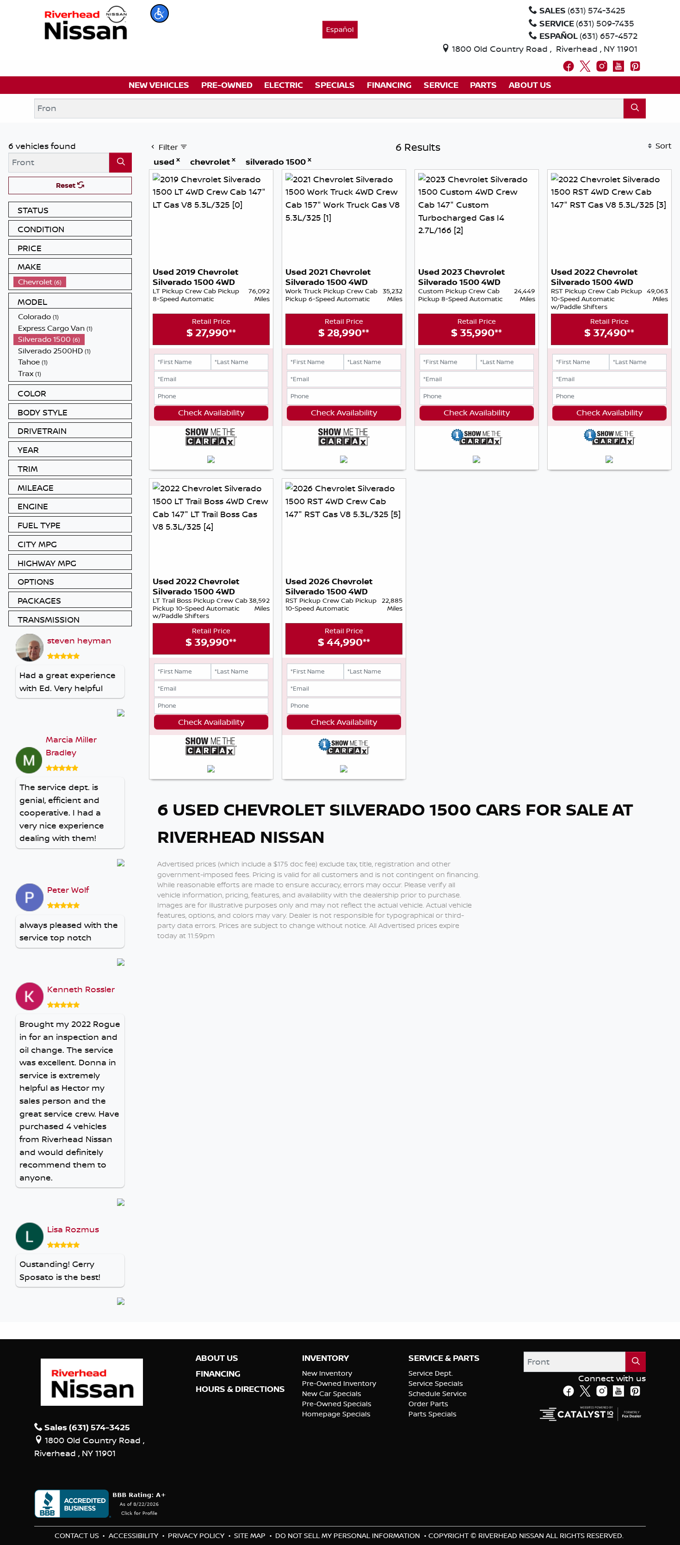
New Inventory (327, 1373)
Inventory (325, 1358)
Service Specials (435, 1383)
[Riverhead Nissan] (86, 22)
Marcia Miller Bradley (71, 745)
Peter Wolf (68, 890)
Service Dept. (430, 1373)
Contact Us (78, 1535)
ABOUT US (217, 1358)
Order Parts (428, 1404)
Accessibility (134, 1535)
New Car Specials (331, 1393)
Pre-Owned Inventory (339, 1383)
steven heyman (79, 640)
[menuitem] (72, 282)
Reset (66, 185)
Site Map (250, 1535)
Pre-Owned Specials (336, 1404)
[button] (159, 13)
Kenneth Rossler (81, 989)
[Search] (635, 108)
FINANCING (218, 1373)
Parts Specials (432, 1414)
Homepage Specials (336, 1414)
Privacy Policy (197, 1535)
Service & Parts (444, 1358)
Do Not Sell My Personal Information (348, 1535)
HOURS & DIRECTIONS (240, 1389)
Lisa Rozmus (73, 1229)
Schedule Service (437, 1393)
